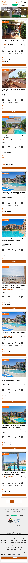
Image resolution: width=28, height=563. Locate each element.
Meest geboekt (16, 15)
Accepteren (14, 557)
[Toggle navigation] (25, 2)
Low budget (23, 15)
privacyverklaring (16, 554)
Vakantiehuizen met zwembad (14, 533)
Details (14, 561)
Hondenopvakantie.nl (14, 532)
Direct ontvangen (16, 511)
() (18, 2)
